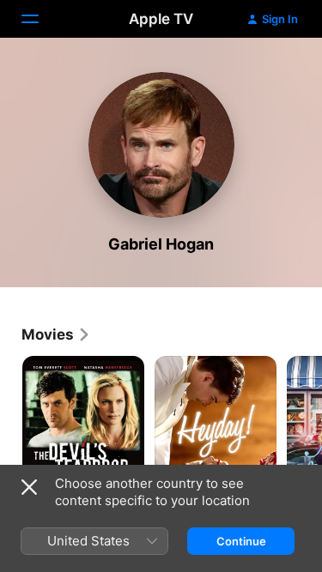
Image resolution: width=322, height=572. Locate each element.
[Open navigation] (40, 19)
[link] (56, 334)
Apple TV (161, 18)
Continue (241, 541)
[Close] (29, 487)
